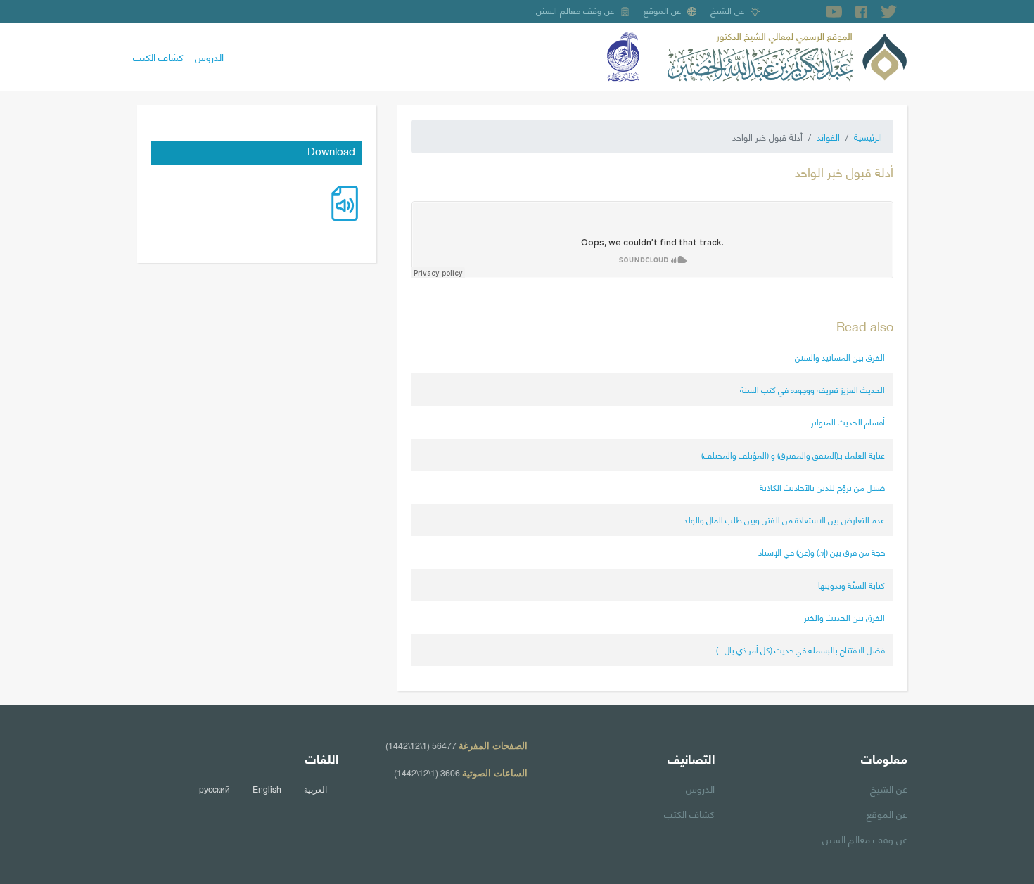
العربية (315, 789)
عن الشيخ (727, 10)
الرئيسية (868, 136)
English (267, 789)
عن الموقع (663, 10)
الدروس (209, 56)
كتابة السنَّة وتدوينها (851, 584)
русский (214, 789)
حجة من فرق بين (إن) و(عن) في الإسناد (821, 551)
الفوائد (828, 136)
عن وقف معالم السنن (575, 10)
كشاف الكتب (158, 56)
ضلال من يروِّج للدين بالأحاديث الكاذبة (822, 487)
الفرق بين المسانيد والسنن (840, 356)
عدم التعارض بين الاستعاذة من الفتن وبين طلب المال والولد (784, 519)
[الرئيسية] (787, 55)
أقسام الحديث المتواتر (848, 421)
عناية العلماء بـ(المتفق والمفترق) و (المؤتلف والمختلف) (793, 454)
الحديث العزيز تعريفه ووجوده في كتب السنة (812, 389)
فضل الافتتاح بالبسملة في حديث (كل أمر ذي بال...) (800, 649)
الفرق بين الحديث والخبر (844, 617)
